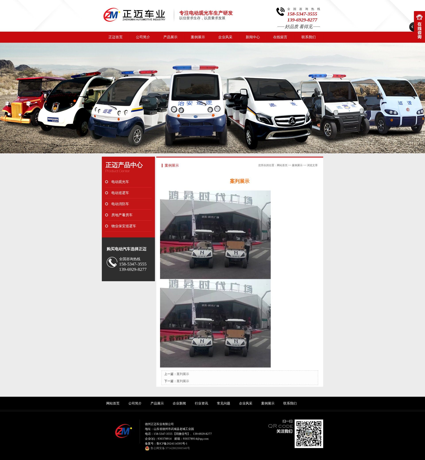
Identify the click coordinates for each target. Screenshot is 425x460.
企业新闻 (179, 403)
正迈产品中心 (124, 165)
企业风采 (225, 37)
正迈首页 (115, 37)
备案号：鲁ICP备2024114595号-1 (166, 443)
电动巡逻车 (120, 193)
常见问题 (223, 403)
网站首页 (282, 165)
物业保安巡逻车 (123, 226)
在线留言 (280, 37)
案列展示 (183, 374)
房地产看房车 (122, 215)
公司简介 (143, 37)
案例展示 (198, 37)
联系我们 (308, 37)
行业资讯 (201, 403)
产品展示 (170, 37)
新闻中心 (253, 37)
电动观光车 (120, 182)
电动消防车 (120, 204)
